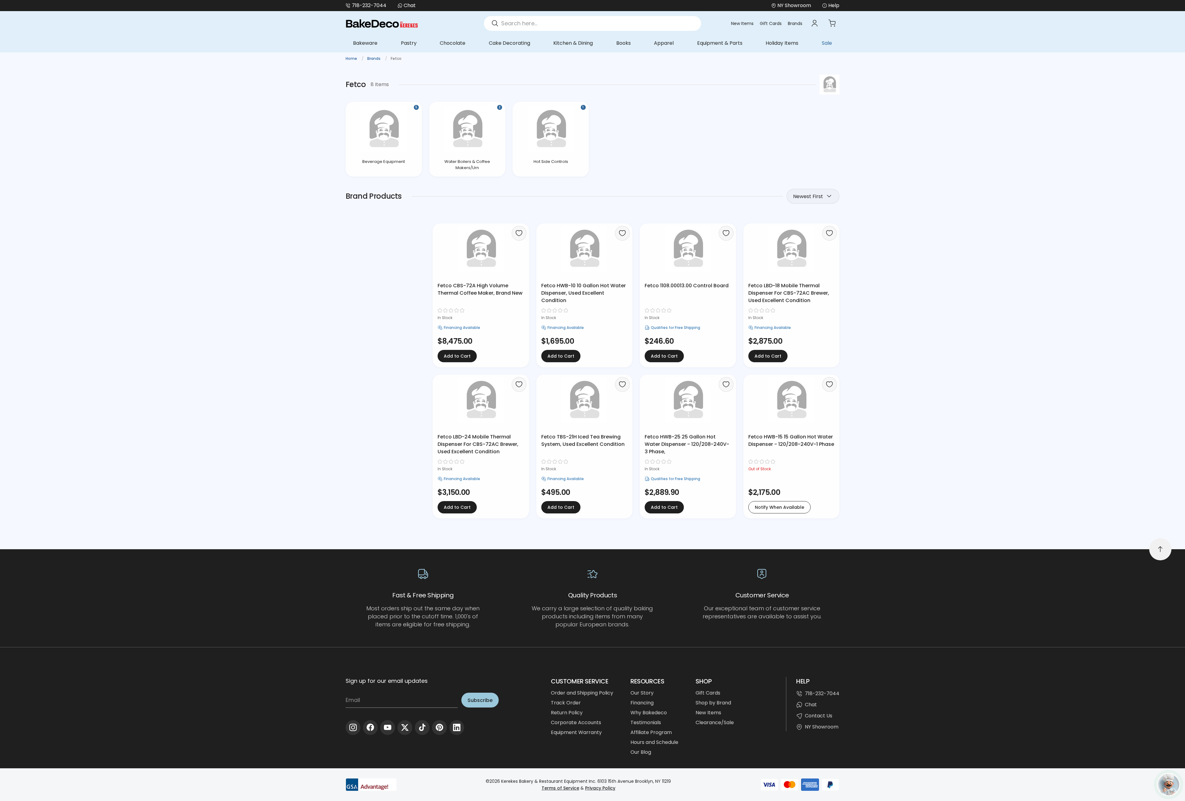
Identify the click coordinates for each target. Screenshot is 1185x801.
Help (833, 5)
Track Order (566, 702)
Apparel (664, 43)
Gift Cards (771, 23)
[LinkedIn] (456, 727)
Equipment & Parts (719, 43)
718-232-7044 (369, 5)
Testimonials (645, 722)
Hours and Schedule (654, 742)
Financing (642, 702)
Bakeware (365, 43)
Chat (410, 5)
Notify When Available (779, 507)
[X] (404, 727)
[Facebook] (370, 727)
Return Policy (567, 712)
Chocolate (452, 43)
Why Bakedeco (648, 712)
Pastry (409, 43)
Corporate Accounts (576, 722)
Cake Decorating (509, 43)
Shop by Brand (713, 702)
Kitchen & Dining (573, 43)
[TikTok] (422, 727)
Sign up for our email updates (387, 681)
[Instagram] (353, 727)
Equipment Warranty (576, 732)
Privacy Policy (600, 788)
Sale (827, 43)
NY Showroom (821, 726)
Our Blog (640, 752)
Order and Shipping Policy (582, 692)
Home (352, 58)
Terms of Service (560, 788)
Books (623, 43)
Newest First (808, 196)
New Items (742, 23)
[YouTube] (387, 727)
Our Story (642, 692)
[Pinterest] (439, 727)
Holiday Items (782, 43)
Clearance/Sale (715, 722)
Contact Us (818, 715)
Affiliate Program (651, 732)
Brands (795, 23)
